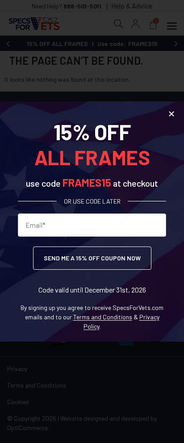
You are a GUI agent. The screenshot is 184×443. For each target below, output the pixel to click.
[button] (171, 113)
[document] (92, 221)
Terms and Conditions (102, 317)
